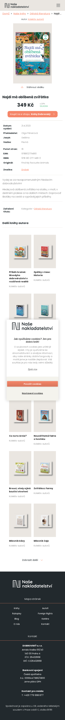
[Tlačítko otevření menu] (58, 5)
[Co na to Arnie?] (20, 421)
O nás (17, 624)
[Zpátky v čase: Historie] (45, 259)
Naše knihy (19, 13)
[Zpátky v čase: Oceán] (45, 318)
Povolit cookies (32, 383)
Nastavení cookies (32, 393)
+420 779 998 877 (34, 695)
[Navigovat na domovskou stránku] (17, 5)
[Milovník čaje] (45, 526)
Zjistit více (32, 369)
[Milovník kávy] (20, 526)
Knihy (17, 608)
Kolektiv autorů (36, 19)
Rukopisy (16, 613)
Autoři (45, 608)
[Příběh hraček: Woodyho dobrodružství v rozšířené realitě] (20, 262)
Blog (17, 618)
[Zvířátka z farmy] (45, 473)
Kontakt (45, 624)
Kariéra (45, 618)
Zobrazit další (30, 560)
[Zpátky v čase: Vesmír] (20, 318)
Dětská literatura (40, 13)
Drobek (25, 169)
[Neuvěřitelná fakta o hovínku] (45, 423)
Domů (6, 13)
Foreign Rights (45, 613)
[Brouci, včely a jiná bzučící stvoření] (20, 475)
